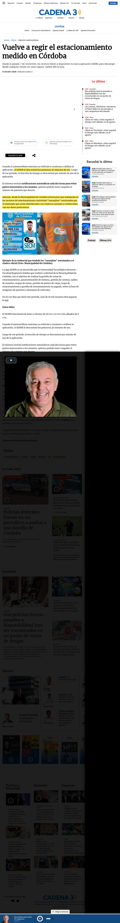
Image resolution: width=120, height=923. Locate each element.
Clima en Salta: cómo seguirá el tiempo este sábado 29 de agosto (100, 120)
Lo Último (39, 18)
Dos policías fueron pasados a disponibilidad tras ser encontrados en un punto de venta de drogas (98, 94)
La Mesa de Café (72, 31)
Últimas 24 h (64, 3)
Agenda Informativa (88, 31)
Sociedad (92, 89)
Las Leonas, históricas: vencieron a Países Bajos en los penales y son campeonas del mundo (100, 108)
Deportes (11, 3)
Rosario (71, 18)
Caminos (20, 3)
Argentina (48, 18)
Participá (113, 3)
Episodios (95, 176)
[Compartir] (33, 156)
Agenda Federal (58, 31)
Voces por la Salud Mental (41, 31)
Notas (27, 31)
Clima (84, 3)
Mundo (81, 18)
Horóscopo (93, 3)
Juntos (60, 26)
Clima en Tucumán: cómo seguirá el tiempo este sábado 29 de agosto (100, 132)
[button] (74, 109)
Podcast (91, 240)
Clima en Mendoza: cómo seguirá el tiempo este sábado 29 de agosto (100, 145)
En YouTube (75, 3)
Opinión (28, 3)
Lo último (99, 81)
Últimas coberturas (51, 3)
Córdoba (60, 18)
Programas (37, 3)
